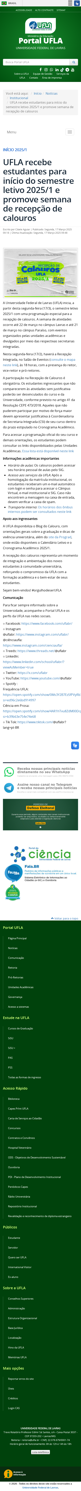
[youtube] (72, 69)
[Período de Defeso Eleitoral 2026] (40, 814)
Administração (16, 1308)
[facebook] (41, 69)
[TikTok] (62, 69)
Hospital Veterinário (19, 1147)
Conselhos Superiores (20, 1298)
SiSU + (11, 1048)
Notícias (52, 93)
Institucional (19, 98)
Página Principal (17, 938)
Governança (15, 997)
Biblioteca (13, 1099)
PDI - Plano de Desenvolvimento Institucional (34, 1177)
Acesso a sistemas (18, 1006)
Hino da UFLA (16, 1347)
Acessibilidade (24, 10)
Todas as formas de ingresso (24, 1077)
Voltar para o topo (66, 918)
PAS (10, 1057)
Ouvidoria (14, 1167)
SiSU (10, 1038)
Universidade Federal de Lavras (40, 1487)
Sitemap (61, 10)
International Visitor (19, 1267)
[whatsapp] (52, 69)
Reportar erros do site (21, 1379)
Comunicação (16, 958)
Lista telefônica (40, 1452)
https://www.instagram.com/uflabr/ (42, 634)
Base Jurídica (15, 1328)
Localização (14, 1337)
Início (38, 93)
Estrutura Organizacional (22, 1318)
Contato (33, 77)
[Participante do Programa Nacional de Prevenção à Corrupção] (13, 892)
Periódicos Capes (18, 1187)
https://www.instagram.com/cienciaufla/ (32, 645)
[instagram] (46, 69)
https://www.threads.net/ (36, 651)
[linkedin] (57, 69)
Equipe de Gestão (42, 73)
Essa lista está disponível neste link (48, 451)
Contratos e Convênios (21, 1138)
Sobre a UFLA (21, 73)
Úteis (11, 1388)
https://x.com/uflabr (33, 673)
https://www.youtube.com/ (40, 678)
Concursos (14, 1128)
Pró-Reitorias (15, 977)
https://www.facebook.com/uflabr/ (46, 623)
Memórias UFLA (17, 1357)
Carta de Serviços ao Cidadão (25, 1118)
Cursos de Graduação (20, 1028)
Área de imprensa (52, 77)
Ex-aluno (13, 1277)
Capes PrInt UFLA (18, 1108)
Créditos (13, 1398)
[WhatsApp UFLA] (40, 772)
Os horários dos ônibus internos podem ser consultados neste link (40, 509)
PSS (10, 1067)
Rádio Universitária (19, 1196)
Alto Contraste (44, 10)
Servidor (13, 1247)
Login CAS (14, 1408)
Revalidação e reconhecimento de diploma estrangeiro (40, 1216)
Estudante (14, 1238)
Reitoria (12, 967)
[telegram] (67, 69)
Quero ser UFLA (17, 1257)
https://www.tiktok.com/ (35, 722)
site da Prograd (60, 537)
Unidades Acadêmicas (20, 987)
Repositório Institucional (22, 1206)
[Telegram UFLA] (40, 788)
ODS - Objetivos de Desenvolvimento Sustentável (36, 1157)
